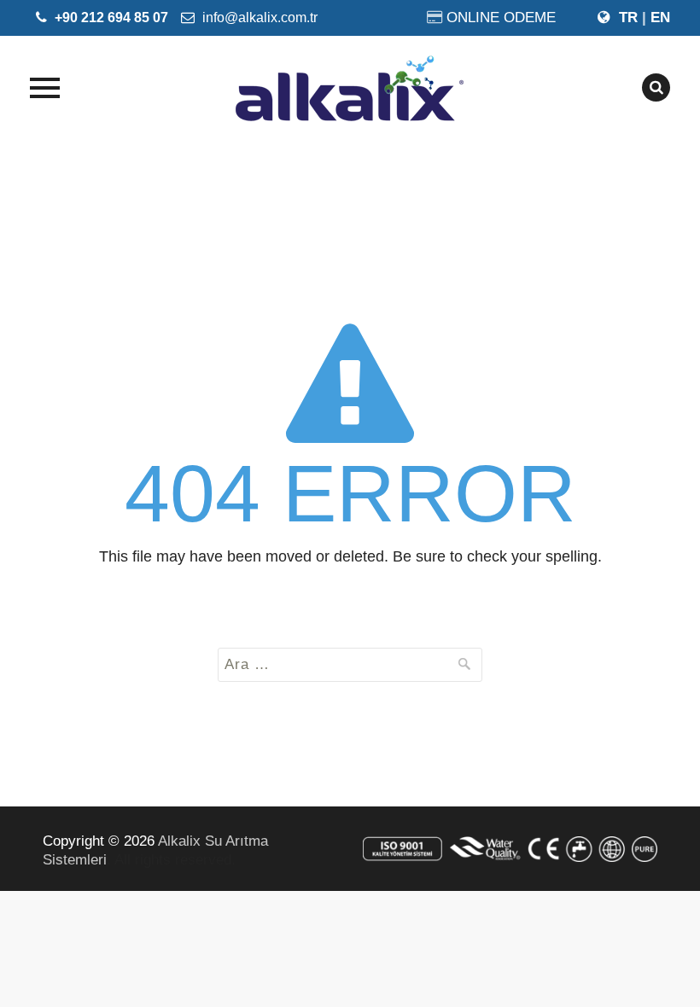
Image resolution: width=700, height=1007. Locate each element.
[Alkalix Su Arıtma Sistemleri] (350, 88)
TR (628, 17)
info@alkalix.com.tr (258, 17)
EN (660, 17)
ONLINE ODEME (501, 17)
